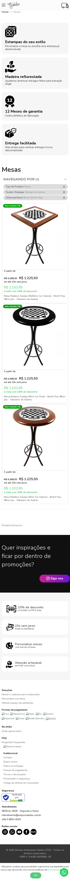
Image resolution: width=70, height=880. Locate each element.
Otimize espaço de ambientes (17, 703)
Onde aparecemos (12, 731)
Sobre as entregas (13, 766)
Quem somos (10, 761)
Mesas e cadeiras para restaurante (21, 694)
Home (5, 12)
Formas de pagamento (15, 770)
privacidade (53, 869)
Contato (7, 757)
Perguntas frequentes (13, 742)
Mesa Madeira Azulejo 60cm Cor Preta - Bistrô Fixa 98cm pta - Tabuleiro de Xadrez (34, 398)
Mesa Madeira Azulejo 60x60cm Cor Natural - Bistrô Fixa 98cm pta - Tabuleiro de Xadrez (34, 297)
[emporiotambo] (12, 746)
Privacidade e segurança (16, 778)
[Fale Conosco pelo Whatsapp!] (64, 872)
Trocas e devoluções (14, 774)
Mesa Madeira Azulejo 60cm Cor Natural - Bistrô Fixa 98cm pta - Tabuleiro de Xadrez (32, 498)
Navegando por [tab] (18, 179)
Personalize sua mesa (13, 698)
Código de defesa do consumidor (21, 782)
